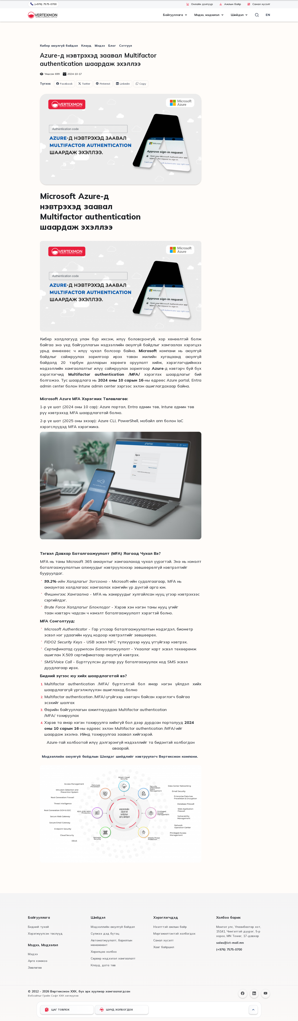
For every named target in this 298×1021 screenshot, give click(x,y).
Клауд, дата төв (103, 965)
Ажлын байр (232, 4)
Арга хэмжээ (37, 961)
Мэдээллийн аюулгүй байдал (113, 927)
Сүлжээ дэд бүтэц (105, 933)
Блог (112, 46)
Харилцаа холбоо (104, 952)
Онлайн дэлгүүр (202, 4)
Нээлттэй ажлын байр (170, 927)
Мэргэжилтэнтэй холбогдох (174, 933)
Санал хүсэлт (261, 4)
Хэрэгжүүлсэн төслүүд (45, 933)
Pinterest (105, 83)
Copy (142, 83)
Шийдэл (237, 15)
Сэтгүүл (125, 46)
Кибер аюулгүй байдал (59, 46)
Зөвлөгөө (35, 968)
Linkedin (125, 83)
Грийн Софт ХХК (53, 995)
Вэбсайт (33, 995)
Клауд (86, 46)
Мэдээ (100, 46)
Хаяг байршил (163, 947)
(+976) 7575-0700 (45, 4)
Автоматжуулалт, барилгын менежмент (111, 942)
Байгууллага (173, 15)
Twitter (86, 83)
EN (268, 15)
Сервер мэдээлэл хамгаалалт (113, 958)
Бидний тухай (38, 927)
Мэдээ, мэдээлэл (206, 15)
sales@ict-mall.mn (230, 943)
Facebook (66, 83)
